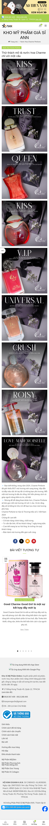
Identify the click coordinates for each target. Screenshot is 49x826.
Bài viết (5, 742)
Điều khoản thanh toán (11, 754)
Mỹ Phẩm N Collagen (10, 772)
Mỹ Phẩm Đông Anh (10, 765)
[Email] (27, 541)
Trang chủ (14, 42)
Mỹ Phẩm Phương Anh (11, 763)
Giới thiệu (6, 724)
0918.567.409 (9, 17)
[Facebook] (15, 541)
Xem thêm (24, 629)
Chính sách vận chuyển (11, 731)
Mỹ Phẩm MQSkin (9, 760)
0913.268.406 (22, 17)
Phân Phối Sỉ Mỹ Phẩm (20, 803)
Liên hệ (5, 738)
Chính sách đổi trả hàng (11, 728)
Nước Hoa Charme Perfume (30, 42)
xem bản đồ (7, 692)
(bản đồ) (38, 19)
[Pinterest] (33, 541)
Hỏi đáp (5, 751)
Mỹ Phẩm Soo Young (10, 768)
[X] (21, 541)
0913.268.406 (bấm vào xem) (17, 807)
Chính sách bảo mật (10, 735)
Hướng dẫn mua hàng (11, 747)
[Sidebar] (3, 251)
